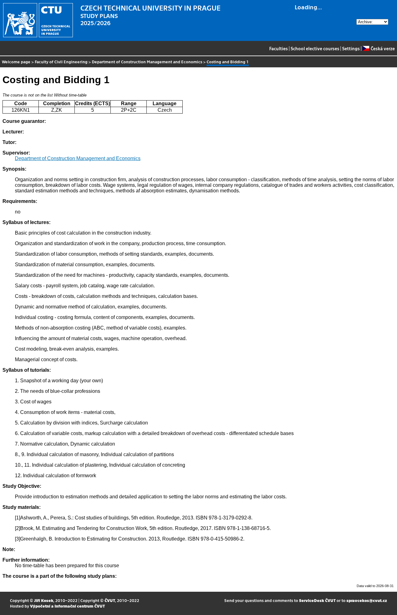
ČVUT (110, 600)
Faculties (278, 48)
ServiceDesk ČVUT (317, 600)
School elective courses (315, 48)
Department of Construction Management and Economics (147, 61)
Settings (351, 48)
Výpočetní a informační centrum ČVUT (67, 606)
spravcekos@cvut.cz (366, 600)
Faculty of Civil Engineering (61, 61)
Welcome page (16, 61)
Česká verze (383, 48)
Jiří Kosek (43, 600)
